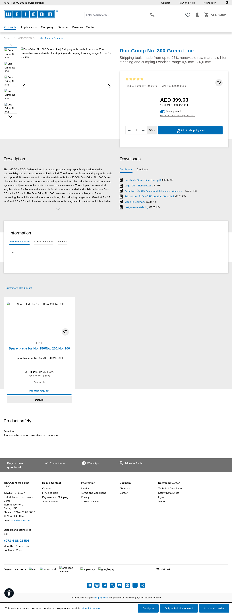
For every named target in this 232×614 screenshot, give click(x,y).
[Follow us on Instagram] (98, 585)
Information (88, 482)
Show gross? (173, 111)
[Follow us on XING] (142, 585)
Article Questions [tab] (43, 241)
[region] (58, 86)
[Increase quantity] (143, 130)
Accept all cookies (214, 608)
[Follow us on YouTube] (121, 585)
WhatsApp (93, 463)
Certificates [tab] (126, 169)
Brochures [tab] (143, 169)
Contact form (57, 463)
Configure (148, 608)
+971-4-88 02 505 (17, 540)
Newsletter (210, 2)
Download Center (169, 482)
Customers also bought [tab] (18, 287)
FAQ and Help (187, 2)
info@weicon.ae (20, 520)
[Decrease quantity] (129, 130)
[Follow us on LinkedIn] (136, 585)
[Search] (152, 15)
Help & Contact (51, 482)
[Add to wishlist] (219, 82)
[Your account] (197, 15)
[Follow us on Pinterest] (128, 585)
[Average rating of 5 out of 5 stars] (155, 79)
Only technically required (179, 608)
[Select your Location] (227, 2)
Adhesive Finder (134, 463)
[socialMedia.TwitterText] (113, 585)
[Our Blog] (90, 585)
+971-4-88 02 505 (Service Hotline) (24, 2)
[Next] (109, 86)
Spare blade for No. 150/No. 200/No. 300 (39, 348)
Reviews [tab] (62, 241)
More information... (92, 608)
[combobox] (116, 15)
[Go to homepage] (31, 14)
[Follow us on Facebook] (106, 585)
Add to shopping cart (192, 130)
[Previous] (23, 86)
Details (39, 399)
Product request (39, 390)
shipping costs (101, 597)
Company (125, 482)
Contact (165, 2)
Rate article (39, 382)
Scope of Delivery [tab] (19, 241)
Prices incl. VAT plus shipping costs (177, 115)
